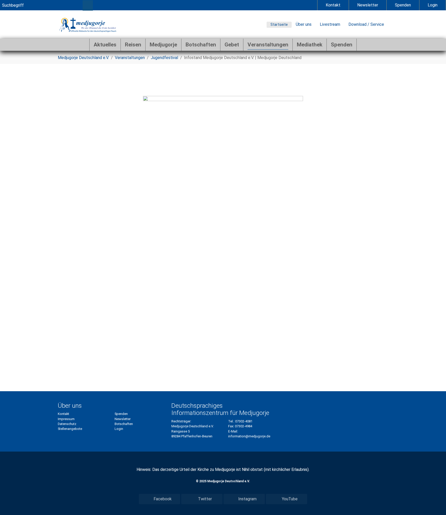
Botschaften (124, 424)
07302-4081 (243, 421)
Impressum (66, 419)
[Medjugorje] (88, 24)
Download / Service (366, 24)
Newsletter (367, 5)
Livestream (330, 24)
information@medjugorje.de (249, 436)
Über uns (304, 24)
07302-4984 (243, 426)
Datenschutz (67, 424)
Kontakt (333, 5)
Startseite (279, 24)
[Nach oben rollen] (434, 503)
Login (432, 5)
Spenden (403, 5)
